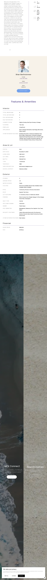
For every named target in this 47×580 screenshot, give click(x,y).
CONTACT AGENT (23, 90)
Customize (14, 575)
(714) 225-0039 (23, 78)
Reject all (6, 575)
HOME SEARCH (35, 476)
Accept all (21, 575)
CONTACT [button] (12, 476)
